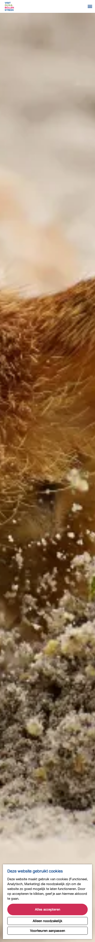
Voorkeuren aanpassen (47, 931)
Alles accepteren (47, 909)
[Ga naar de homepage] (9, 6)
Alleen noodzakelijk (47, 921)
